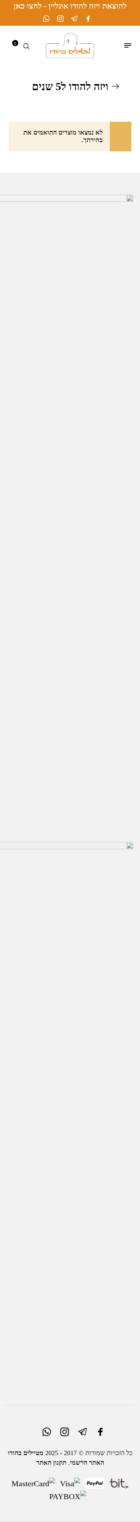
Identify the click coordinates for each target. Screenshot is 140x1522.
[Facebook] (88, 18)
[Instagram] (60, 18)
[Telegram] (74, 18)
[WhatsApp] (46, 18)
